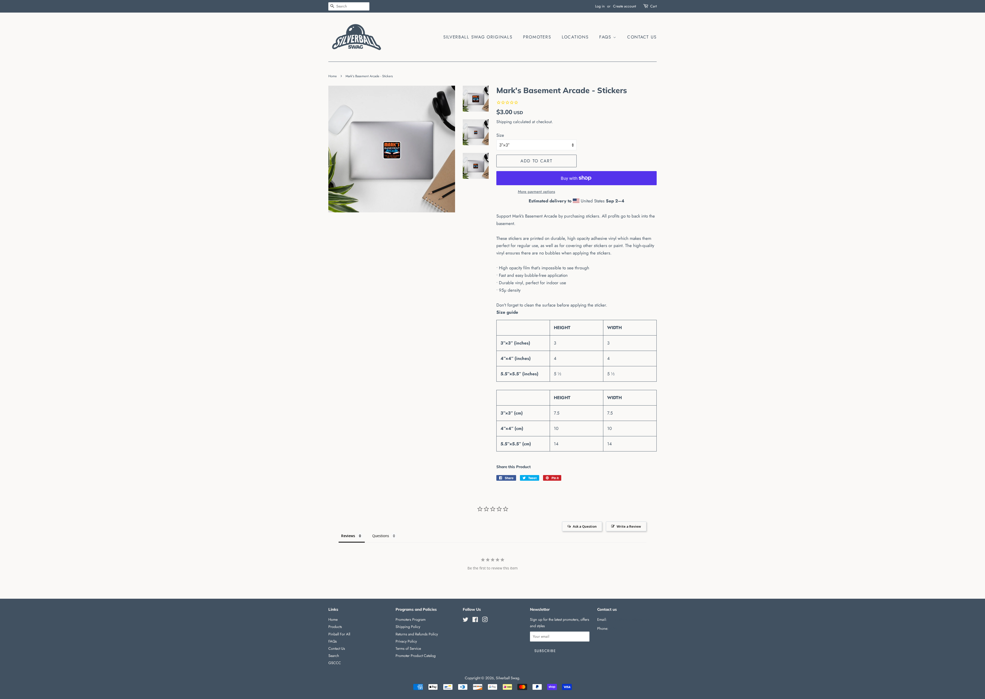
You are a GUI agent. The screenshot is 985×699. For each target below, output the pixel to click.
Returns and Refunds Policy (417, 634)
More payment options (536, 191)
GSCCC (334, 662)
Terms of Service (408, 648)
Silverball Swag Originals (478, 37)
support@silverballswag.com (629, 619)
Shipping (504, 122)
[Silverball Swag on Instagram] (485, 620)
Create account (624, 6)
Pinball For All (339, 634)
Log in (600, 6)
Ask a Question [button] (585, 526)
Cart (653, 6)
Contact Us (642, 37)
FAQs (606, 37)
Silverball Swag (507, 678)
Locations (575, 37)
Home (332, 76)
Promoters (537, 37)
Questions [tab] (380, 535)
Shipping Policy (408, 626)
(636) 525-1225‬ (621, 628)
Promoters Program (411, 619)
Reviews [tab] (348, 535)
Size (500, 135)
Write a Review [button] (629, 526)
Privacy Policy (406, 641)
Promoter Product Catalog (416, 655)
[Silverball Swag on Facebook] (475, 620)
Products (335, 626)
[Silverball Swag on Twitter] (465, 620)
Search (333, 655)
